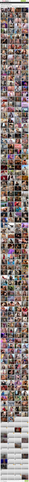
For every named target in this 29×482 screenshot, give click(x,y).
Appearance (3, 6)
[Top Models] (10, 1)
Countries (9, 6)
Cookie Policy (5, 481)
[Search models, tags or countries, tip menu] (28, 2)
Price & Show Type (15, 6)
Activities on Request (22, 6)
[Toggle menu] (1, 1)
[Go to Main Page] (5, 1)
